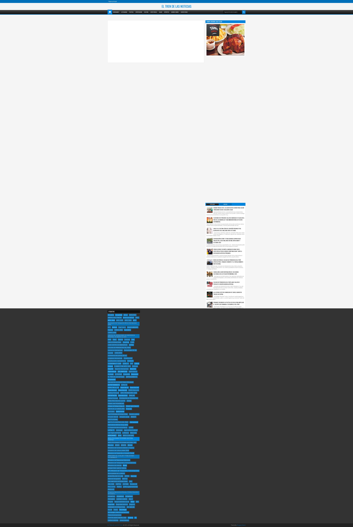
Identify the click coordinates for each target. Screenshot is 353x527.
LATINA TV (111, 430)
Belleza (114, 327)
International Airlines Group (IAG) (118, 425)
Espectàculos (122, 390)
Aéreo (126, 315)
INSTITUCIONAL (113, 419)
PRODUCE (111, 489)
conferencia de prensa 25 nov (117, 355)
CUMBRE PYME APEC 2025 (122, 366)
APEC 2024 (111, 320)
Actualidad (124, 12)
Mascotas (133, 433)
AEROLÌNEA (132, 315)
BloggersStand (241, 525)
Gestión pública (134, 414)
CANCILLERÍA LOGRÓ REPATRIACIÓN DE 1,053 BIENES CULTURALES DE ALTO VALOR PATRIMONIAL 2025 (226, 273)
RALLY (131, 499)
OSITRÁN (125, 484)
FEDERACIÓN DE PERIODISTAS (128, 398)
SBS (137, 502)
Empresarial (111, 379)
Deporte (110, 369)
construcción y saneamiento (117, 361)
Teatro (116, 510)
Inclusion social (124, 417)
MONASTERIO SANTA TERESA (117, 468)
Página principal (112, 1)
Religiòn (110, 502)
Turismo (130, 518)
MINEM (117, 445)
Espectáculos (112, 390)
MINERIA (123, 445)
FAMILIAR (132, 395)
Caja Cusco (122, 327)
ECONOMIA (118, 374)
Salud (160, 12)
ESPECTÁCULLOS (113, 387)
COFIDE (131, 345)
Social (110, 510)
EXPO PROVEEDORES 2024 (129, 393)
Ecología (110, 374)
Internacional (134, 422)
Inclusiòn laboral (113, 417)
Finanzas (129, 409)
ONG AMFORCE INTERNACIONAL (118, 481)
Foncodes (111, 411)
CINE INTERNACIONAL (114, 342)
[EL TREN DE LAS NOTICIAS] (110, 12)
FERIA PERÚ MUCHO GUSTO (116, 401)
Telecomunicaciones (114, 515)
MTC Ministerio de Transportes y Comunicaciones (123, 471)
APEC (137, 317)
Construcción (128, 358)
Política (131, 12)
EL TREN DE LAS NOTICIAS (176, 6)
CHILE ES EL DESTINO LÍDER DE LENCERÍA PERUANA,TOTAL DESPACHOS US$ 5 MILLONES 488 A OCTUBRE (227, 229)
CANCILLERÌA (112, 332)
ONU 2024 (111, 484)
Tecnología (122, 510)
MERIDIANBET (116, 12)
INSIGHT (133, 417)
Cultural (110, 366)
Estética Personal (113, 393)
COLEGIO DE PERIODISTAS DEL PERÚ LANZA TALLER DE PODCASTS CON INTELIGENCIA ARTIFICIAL (226, 283)
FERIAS (129, 401)
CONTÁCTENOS (184, 12)
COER (132, 342)
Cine (133, 339)
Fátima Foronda (113, 398)
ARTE (134, 320)
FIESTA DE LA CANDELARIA (116, 409)
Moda (125, 465)
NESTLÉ (124, 479)
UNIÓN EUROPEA (113, 520)
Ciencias (127, 339)
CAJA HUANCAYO (132, 327)
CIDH (109, 339)
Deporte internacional (121, 369)
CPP (131, 363)
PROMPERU (111, 496)
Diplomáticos (133, 371)
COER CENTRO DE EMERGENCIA (117, 345)
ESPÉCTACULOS (134, 390)
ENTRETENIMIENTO (114, 385)
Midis (119, 435)
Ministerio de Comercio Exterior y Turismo (121, 448)
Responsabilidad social (122, 502)
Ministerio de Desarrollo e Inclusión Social (121, 453)
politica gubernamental (130, 487)
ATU (109, 327)
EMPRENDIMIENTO (131, 377)
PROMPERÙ (128, 496)
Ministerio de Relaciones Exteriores (119, 460)
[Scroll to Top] (350, 524)
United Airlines (124, 520)
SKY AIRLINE (130, 507)
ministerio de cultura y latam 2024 (118, 450)
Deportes (166, 12)
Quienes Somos (175, 12)
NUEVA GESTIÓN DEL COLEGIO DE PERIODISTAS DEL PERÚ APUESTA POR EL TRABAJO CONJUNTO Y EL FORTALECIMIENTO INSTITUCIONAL (228, 262)
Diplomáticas (112, 371)
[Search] (243, 12)
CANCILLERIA (119, 330)
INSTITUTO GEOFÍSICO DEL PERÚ (118, 422)
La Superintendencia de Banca (117, 427)
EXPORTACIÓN (112, 395)
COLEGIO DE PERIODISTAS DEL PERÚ (119, 347)
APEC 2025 (119, 320)
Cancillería (127, 330)
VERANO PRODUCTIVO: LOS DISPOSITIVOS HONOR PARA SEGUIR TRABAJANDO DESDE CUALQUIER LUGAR (228, 209)
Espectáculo (153, 12)
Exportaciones (122, 395)
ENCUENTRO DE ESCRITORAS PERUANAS (120, 382)
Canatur (110, 330)
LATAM (131, 427)
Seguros (132, 504)
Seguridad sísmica (122, 504)
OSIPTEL (118, 484)
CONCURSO (118, 353)
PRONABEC (111, 499)
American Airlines (128, 317)
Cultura (146, 12)
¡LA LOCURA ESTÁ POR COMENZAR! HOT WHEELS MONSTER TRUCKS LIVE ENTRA (227, 293)
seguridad (111, 504)
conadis (110, 353)
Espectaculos (134, 387)
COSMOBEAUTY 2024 (114, 363)
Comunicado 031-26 (130, 350)
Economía (126, 374)
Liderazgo (119, 430)
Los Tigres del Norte (114, 433)
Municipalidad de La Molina (116, 473)
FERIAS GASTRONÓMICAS (116, 403)
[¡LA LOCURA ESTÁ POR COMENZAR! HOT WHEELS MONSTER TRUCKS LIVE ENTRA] (210, 294)
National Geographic (114, 479)
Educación (134, 374)
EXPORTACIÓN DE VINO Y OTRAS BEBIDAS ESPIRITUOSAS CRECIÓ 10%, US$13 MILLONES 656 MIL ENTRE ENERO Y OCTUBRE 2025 (227, 240)
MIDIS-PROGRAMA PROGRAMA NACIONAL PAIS (122, 442)
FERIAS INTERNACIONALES (116, 406)
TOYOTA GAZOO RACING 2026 (117, 518)
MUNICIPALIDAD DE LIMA (115, 476)
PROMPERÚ (120, 496)
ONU (130, 481)
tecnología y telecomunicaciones (118, 512)
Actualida (111, 315)
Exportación (139, 12)
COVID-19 (126, 363)
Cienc (114, 339)
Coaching (126, 342)
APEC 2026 (128, 320)
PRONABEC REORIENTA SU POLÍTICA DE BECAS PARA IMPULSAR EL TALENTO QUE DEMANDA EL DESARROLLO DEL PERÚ (228, 303)
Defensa (135, 366)
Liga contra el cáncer (130, 430)
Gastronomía (120, 411)
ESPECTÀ (124, 385)
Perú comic (111, 487)
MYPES (127, 476)
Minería (130, 445)
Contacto (130, 361)
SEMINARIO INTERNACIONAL (116, 507)
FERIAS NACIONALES (132, 406)
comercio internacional (115, 350)
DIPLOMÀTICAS (122, 371)
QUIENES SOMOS (122, 499)
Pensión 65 (133, 484)
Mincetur (110, 445)
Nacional (133, 476)
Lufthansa (126, 433)
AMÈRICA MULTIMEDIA (114, 317)
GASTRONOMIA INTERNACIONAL (118, 414)
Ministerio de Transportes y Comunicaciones (122, 463)
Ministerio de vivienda (114, 465)
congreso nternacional (115, 358)
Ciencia (120, 339)
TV (135, 518)
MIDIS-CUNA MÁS (128, 435)
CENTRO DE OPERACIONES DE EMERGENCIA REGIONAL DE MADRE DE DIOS (121, 336)
